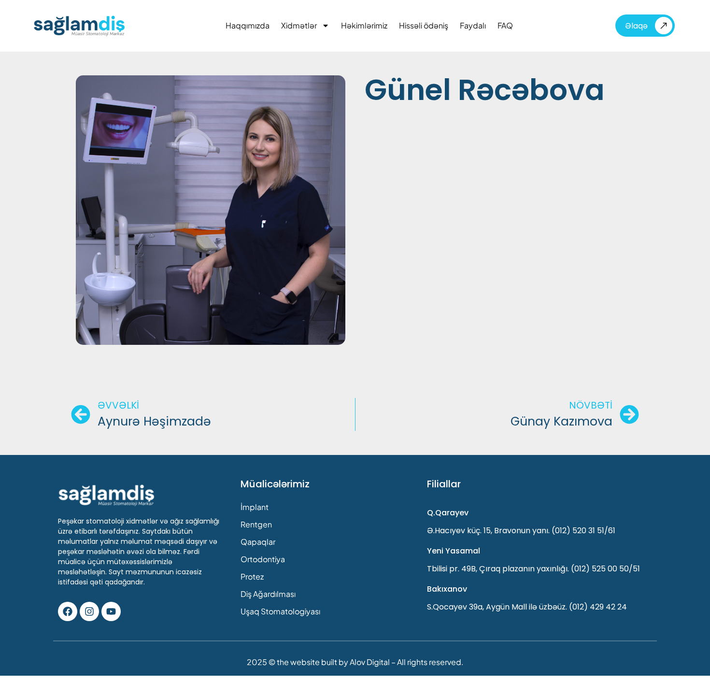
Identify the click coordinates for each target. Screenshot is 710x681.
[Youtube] (111, 611)
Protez (252, 576)
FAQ (505, 25)
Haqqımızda (248, 25)
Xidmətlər (299, 25)
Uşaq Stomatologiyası (280, 611)
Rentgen (256, 524)
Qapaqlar (258, 542)
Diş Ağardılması (268, 594)
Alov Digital (370, 662)
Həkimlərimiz (364, 25)
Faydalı (473, 25)
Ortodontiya (263, 559)
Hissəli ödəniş (423, 25)
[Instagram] (89, 611)
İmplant (255, 507)
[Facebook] (67, 611)
